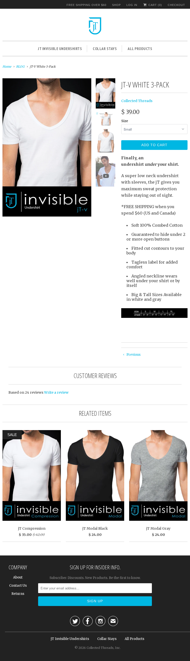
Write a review (56, 392)
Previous (133, 355)
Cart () (154, 4)
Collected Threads (136, 101)
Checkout (176, 4)
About (18, 577)
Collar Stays (105, 48)
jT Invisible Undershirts (60, 48)
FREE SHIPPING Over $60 (86, 4)
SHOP (116, 4)
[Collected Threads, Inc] (95, 26)
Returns (17, 594)
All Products (140, 48)
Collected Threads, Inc (103, 648)
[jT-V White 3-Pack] (46, 147)
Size (124, 121)
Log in (131, 4)
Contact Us (18, 585)
